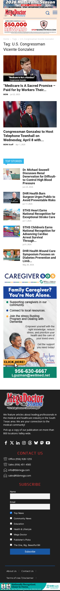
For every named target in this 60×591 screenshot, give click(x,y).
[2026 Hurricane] (30, 4)
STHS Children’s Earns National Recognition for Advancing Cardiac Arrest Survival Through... (39, 234)
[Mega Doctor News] (15, 13)
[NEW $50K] (30, 27)
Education (18, 524)
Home (6, 39)
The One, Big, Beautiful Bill (26, 545)
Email (12, 502)
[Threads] (29, 443)
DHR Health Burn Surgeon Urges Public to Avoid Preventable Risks (39, 197)
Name (13, 491)
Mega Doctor (20, 534)
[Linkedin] (17, 443)
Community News (22, 518)
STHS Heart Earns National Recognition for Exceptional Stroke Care (39, 214)
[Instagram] (23, 443)
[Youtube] (47, 443)
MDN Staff (8, 144)
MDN (5, 94)
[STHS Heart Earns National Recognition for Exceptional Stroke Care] (11, 214)
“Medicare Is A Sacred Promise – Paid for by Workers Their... (29, 88)
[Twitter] (11, 443)
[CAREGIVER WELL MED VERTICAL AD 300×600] (30, 324)
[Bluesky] (35, 443)
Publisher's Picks (22, 540)
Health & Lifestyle (22, 529)
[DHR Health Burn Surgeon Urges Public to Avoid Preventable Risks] (11, 197)
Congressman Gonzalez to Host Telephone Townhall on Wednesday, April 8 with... (28, 136)
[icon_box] (17, 459)
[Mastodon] (41, 443)
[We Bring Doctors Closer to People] (24, 401)
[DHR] (30, 589)
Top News (18, 513)
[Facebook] (5, 443)
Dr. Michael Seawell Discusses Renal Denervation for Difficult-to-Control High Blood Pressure (39, 176)
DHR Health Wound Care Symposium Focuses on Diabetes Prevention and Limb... (39, 256)
